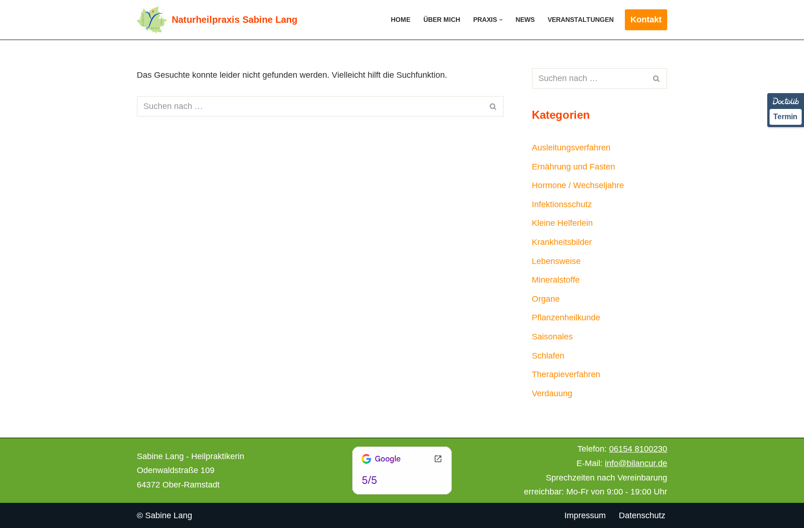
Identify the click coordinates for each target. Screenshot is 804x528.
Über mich (441, 19)
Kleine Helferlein (562, 223)
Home (400, 19)
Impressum (585, 515)
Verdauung (552, 393)
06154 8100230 (638, 449)
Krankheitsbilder (562, 242)
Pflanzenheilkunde (566, 317)
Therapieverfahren (566, 374)
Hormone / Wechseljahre (578, 185)
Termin (785, 117)
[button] (500, 19)
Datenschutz (642, 515)
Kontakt (646, 19)
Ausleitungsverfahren (571, 147)
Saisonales (552, 336)
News (525, 19)
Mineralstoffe (556, 279)
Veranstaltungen (581, 19)
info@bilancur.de (636, 463)
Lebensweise (556, 261)
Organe (546, 299)
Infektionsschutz (562, 204)
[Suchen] (493, 106)
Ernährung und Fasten (573, 166)
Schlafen (548, 355)
